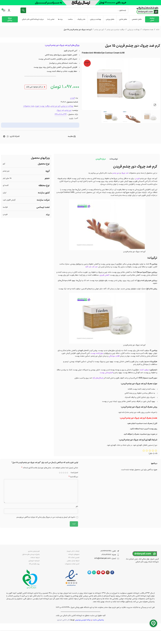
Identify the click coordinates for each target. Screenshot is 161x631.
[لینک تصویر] (71, 578)
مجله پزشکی (9, 19)
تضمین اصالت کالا (73, 557)
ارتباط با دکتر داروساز (73, 551)
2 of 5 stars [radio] (65, 473)
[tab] (113, 159)
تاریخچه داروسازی (34, 561)
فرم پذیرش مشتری (33, 551)
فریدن (72, 98)
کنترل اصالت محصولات (72, 564)
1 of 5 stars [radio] (67, 473)
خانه (157, 29)
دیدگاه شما (73, 476)
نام (77, 506)
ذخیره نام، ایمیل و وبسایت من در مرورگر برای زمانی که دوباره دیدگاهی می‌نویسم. (45, 517)
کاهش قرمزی (104, 275)
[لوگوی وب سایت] (147, 10)
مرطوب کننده (144, 370)
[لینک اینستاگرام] (108, 572)
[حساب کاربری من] (9, 10)
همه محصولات (147, 29)
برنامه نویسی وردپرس (83, 620)
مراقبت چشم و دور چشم (116, 29)
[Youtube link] (103, 572)
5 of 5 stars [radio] (60, 473)
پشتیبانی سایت (98, 620)
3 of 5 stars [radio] (64, 473)
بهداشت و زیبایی (133, 29)
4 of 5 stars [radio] (62, 473)
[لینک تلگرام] (4, 136)
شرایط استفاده (35, 557)
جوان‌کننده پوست (97, 353)
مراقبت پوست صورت (42, 106)
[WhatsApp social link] (7, 136)
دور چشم (68, 110)
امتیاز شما (74, 473)
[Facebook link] (112, 572)
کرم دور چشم (99, 29)
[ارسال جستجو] (23, 10)
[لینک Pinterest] (98, 572)
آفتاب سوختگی (114, 356)
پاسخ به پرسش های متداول (30, 554)
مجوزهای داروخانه (73, 554)
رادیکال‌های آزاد (98, 378)
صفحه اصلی (152, 19)
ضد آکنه (88, 267)
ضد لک (94, 267)
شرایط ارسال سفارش (73, 561)
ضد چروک (60, 110)
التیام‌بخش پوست (106, 372)
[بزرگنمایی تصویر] (155, 105)
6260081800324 (61, 114)
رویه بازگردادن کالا (34, 564)
